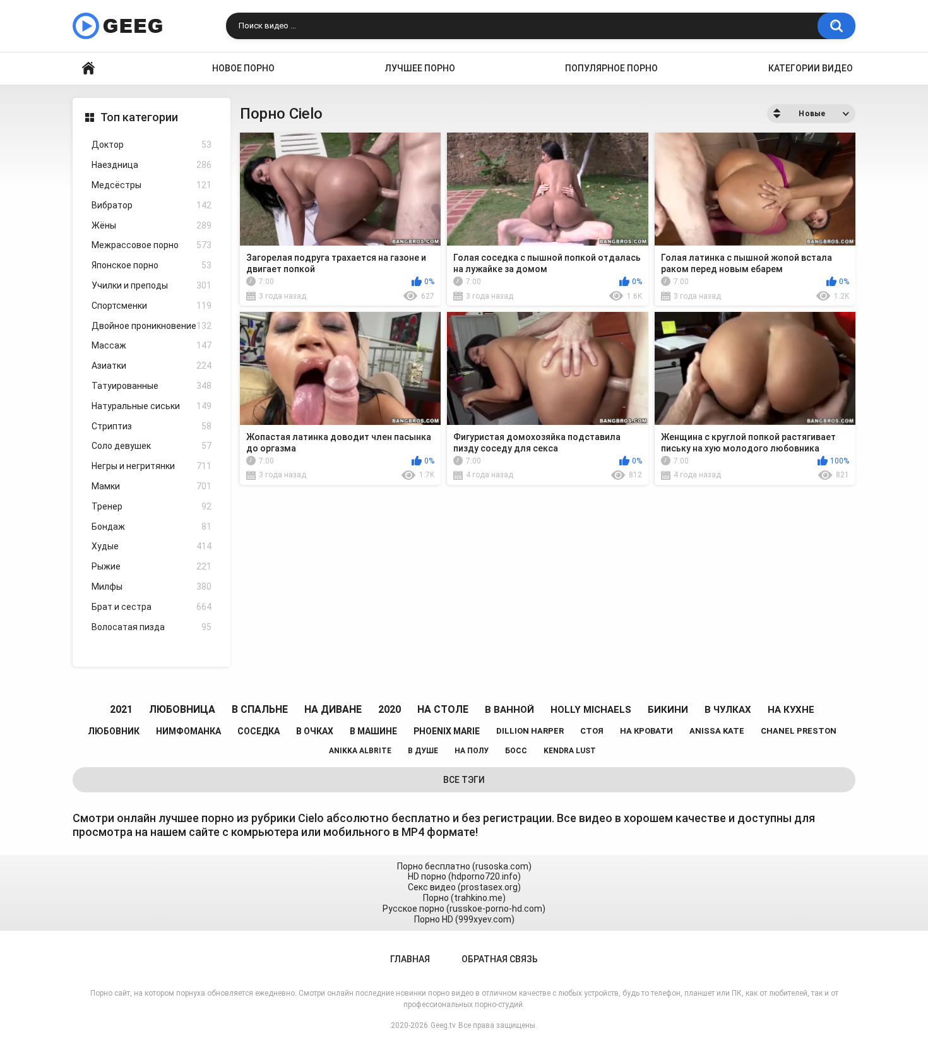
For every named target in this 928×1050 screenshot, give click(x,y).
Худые (151, 546)
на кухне (791, 709)
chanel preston (798, 731)
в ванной (509, 709)
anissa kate (716, 731)
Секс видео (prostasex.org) (464, 887)
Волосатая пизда (151, 627)
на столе (442, 709)
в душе (423, 750)
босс (516, 750)
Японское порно (151, 265)
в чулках (728, 709)
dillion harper (530, 731)
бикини (668, 709)
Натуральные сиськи (151, 406)
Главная (88, 68)
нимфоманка (188, 731)
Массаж (151, 345)
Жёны (151, 225)
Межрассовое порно (151, 245)
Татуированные (151, 386)
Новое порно (243, 68)
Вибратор (151, 205)
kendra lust (570, 750)
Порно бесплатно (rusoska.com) (464, 866)
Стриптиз (151, 426)
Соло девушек (151, 446)
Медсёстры (151, 185)
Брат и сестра (151, 607)
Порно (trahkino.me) (464, 898)
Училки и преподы (151, 285)
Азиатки (151, 366)
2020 (389, 709)
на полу (472, 750)
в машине (373, 731)
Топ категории (139, 117)
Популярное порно (611, 68)
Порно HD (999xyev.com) (464, 919)
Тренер (151, 506)
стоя (592, 731)
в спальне (260, 709)
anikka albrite (360, 750)
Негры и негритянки (151, 466)
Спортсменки (151, 306)
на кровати (646, 731)
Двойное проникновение (151, 326)
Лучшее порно (420, 68)
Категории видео (810, 68)
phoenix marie (446, 731)
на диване (333, 709)
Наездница (151, 165)
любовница (182, 709)
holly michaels (590, 709)
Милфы (151, 587)
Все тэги (464, 780)
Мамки (151, 486)
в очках (314, 731)
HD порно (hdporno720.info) (464, 876)
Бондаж (151, 527)
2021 (121, 709)
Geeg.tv (443, 1025)
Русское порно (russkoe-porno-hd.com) (464, 909)
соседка (258, 731)
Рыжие (151, 566)
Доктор (151, 145)
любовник (114, 731)
